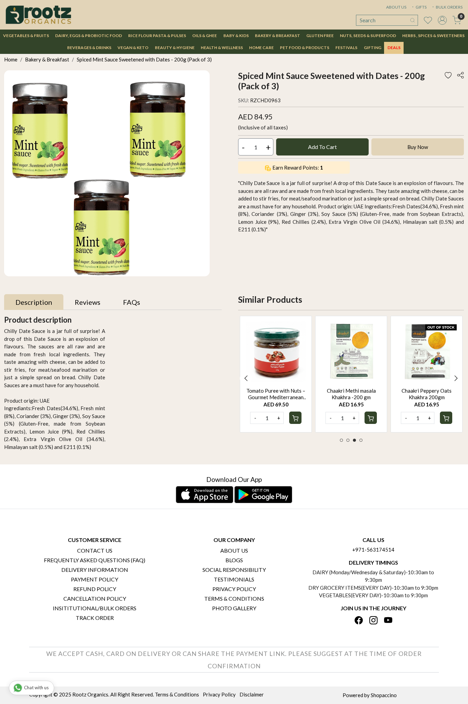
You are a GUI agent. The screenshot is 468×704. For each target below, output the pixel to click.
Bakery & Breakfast (277, 35)
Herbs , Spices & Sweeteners (433, 35)
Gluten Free (320, 35)
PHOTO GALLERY (234, 608)
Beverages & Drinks (89, 47)
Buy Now (417, 147)
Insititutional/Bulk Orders (94, 608)
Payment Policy (94, 579)
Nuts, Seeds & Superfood (368, 35)
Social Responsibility (234, 569)
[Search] (412, 20)
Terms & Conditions (234, 598)
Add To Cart (322, 146)
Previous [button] (246, 378)
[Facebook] (358, 620)
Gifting (372, 47)
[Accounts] (442, 20)
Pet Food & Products (304, 47)
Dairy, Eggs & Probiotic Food (88, 35)
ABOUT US (396, 7)
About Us (234, 550)
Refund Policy (94, 589)
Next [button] (456, 378)
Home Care (261, 47)
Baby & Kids (236, 35)
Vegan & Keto (133, 47)
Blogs (234, 560)
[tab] (33, 302)
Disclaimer (251, 694)
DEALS (394, 47)
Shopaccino (384, 695)
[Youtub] (388, 620)
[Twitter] (373, 620)
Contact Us (94, 550)
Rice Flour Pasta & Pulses (157, 35)
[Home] (38, 14)
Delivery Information (94, 569)
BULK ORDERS (449, 7)
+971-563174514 (373, 549)
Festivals (346, 47)
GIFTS (421, 7)
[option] (275, 374)
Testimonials (234, 579)
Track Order (95, 617)
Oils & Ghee (204, 35)
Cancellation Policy (94, 598)
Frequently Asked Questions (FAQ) (94, 560)
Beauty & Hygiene (175, 47)
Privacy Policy (234, 589)
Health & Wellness (222, 47)
